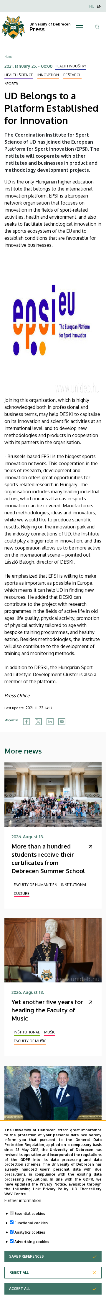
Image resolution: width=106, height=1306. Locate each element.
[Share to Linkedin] (50, 721)
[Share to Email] (61, 721)
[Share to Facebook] (26, 721)
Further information (22, 1200)
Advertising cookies (31, 1241)
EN (99, 6)
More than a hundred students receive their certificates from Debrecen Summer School (48, 858)
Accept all (19, 1288)
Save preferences (26, 1256)
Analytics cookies (29, 1232)
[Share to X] (38, 721)
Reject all (19, 1272)
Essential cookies (29, 1213)
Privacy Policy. (56, 1189)
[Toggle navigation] (79, 27)
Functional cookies (31, 1223)
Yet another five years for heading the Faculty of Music (47, 1010)
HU (92, 6)
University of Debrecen (50, 24)
